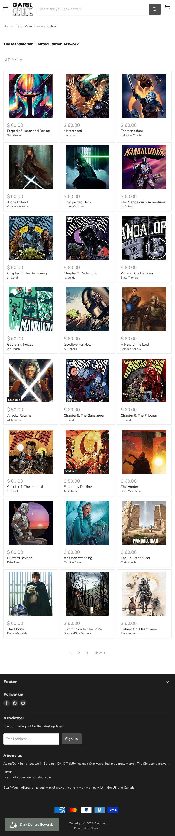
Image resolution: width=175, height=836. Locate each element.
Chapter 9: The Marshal (25, 486)
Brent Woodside (131, 491)
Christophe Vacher (18, 206)
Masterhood (73, 131)
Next (98, 653)
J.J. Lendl (12, 277)
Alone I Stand (17, 202)
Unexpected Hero (77, 202)
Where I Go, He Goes (137, 273)
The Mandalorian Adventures (143, 202)
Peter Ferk (13, 562)
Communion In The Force (83, 629)
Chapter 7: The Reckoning (27, 273)
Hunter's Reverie (19, 558)
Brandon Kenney (131, 349)
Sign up (71, 738)
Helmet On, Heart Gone (139, 629)
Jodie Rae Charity (131, 135)
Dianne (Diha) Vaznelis (78, 633)
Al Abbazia (127, 206)
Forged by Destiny (78, 486)
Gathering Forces (20, 344)
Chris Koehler (129, 562)
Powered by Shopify (87, 828)
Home (8, 26)
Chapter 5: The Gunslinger (84, 415)
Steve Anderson (130, 633)
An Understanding (78, 558)
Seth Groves (14, 135)
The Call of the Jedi (135, 558)
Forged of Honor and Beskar (28, 131)
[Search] (155, 9)
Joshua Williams (74, 206)
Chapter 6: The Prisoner (139, 415)
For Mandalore (132, 131)
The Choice (15, 629)
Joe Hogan (70, 135)
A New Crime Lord (135, 344)
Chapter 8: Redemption (81, 273)
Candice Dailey (73, 562)
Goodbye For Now (78, 344)
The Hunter (129, 486)
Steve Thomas (129, 277)
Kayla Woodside (17, 633)
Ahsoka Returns (19, 415)
